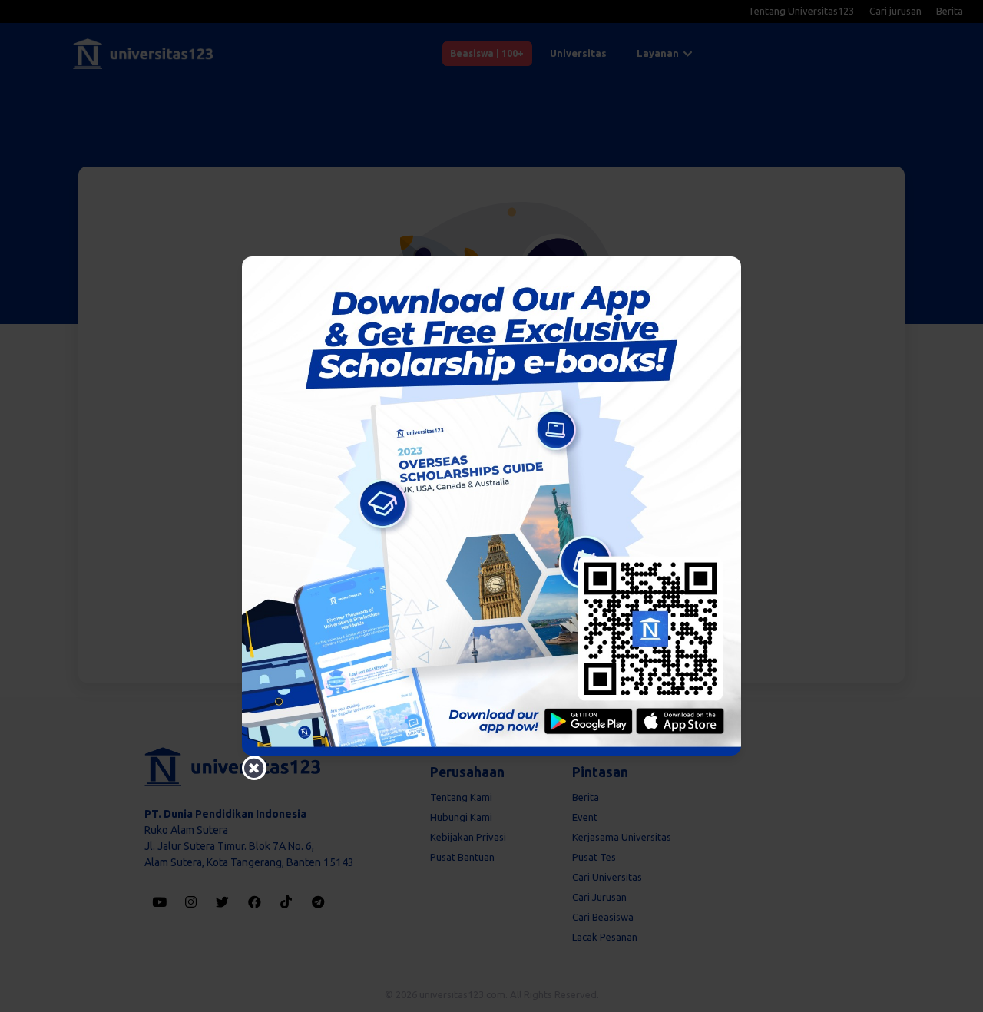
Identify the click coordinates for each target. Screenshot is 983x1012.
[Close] (254, 768)
